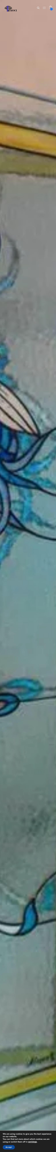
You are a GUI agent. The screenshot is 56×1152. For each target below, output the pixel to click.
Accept (9, 1147)
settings (32, 1141)
